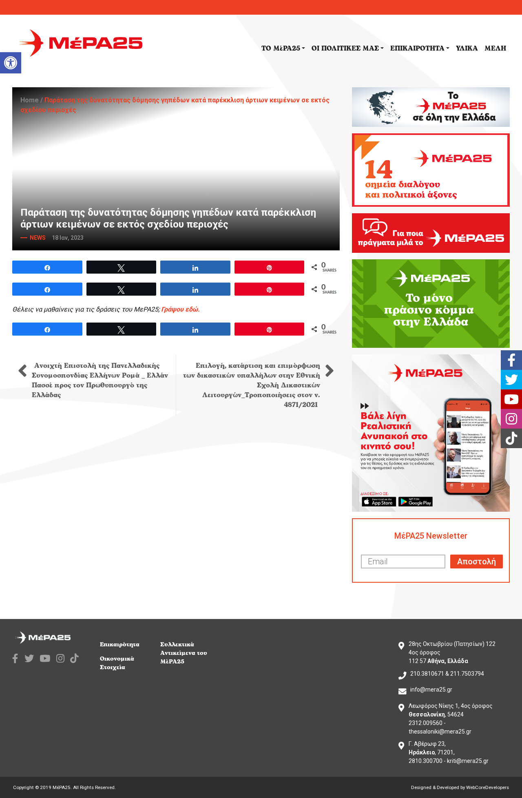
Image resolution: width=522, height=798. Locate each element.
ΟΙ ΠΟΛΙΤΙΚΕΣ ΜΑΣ (345, 48)
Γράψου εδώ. (180, 309)
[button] (10, 62)
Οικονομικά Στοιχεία (117, 663)
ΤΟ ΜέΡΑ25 (280, 48)
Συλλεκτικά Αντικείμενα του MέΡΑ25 (183, 653)
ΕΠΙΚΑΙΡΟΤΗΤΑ (417, 48)
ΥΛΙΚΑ (467, 48)
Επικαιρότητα (119, 644)
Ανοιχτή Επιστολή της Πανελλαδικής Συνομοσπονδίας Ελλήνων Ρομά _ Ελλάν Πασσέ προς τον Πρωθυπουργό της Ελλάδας (100, 380)
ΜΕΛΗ (495, 48)
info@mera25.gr (431, 689)
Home (29, 100)
